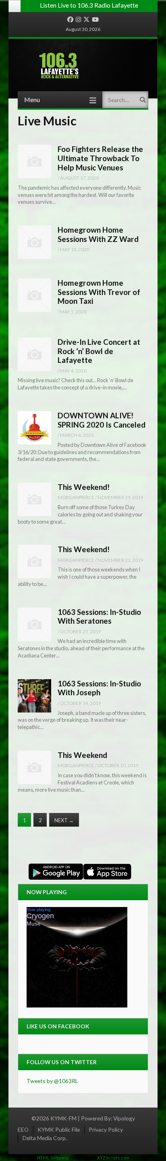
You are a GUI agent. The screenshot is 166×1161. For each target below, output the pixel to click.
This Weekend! (84, 486)
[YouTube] (95, 20)
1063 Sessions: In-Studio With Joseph (99, 688)
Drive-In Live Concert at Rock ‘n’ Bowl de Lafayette (99, 350)
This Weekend (82, 755)
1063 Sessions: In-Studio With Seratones (99, 616)
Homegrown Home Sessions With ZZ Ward (98, 234)
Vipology (124, 1118)
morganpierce (76, 497)
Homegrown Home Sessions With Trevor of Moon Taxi (99, 291)
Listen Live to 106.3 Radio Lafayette (89, 5)
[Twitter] (86, 20)
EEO (23, 1129)
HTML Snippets (52, 1157)
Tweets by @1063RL (52, 1080)
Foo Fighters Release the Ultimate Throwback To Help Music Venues (100, 158)
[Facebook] (70, 20)
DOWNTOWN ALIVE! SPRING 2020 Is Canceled (101, 420)
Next (64, 820)
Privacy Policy (106, 1129)
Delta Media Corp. (45, 1137)
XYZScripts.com (113, 1157)
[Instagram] (78, 20)
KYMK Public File (58, 1129)
